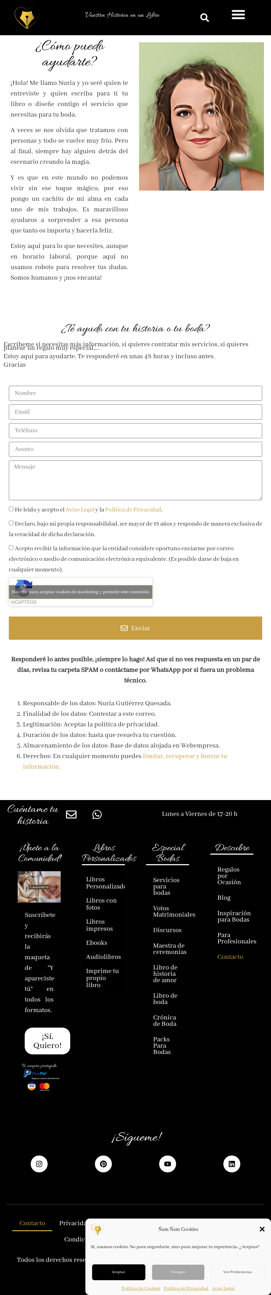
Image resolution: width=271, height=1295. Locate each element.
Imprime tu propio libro (102, 978)
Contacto (230, 957)
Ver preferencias (237, 1272)
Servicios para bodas (166, 886)
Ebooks (96, 943)
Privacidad (75, 1223)
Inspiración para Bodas (234, 916)
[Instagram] (39, 1163)
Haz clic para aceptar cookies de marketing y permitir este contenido (81, 592)
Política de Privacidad (186, 1288)
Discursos (167, 930)
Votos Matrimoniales (171, 911)
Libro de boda (165, 999)
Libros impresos (99, 925)
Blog (223, 897)
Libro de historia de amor (165, 973)
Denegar (178, 1272)
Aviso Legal (223, 1288)
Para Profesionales (235, 938)
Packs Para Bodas (162, 1045)
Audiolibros (103, 957)
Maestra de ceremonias (170, 949)
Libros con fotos (101, 904)
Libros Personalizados (105, 882)
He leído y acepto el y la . (89, 509)
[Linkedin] (231, 1163)
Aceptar (118, 1272)
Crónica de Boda (164, 1021)
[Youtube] (167, 1163)
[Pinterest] (103, 1163)
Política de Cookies (141, 1288)
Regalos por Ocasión (229, 876)
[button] (262, 1229)
